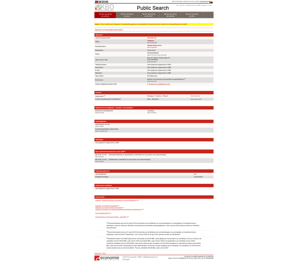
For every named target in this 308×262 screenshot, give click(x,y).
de (103, 2)
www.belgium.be (204, 1)
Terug (104, 253)
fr (99, 2)
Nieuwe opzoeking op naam (127, 15)
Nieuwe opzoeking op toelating (170, 15)
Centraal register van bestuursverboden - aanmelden (110, 217)
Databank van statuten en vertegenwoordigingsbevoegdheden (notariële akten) (118, 209)
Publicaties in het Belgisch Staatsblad (106, 206)
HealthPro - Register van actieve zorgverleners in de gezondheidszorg (115, 200)
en (107, 2)
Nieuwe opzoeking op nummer (105, 15)
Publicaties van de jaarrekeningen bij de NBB (108, 207)
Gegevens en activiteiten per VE (159, 84)
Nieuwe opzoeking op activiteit (148, 15)
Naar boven (97, 253)
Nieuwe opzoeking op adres (192, 15)
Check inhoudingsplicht (102, 213)
